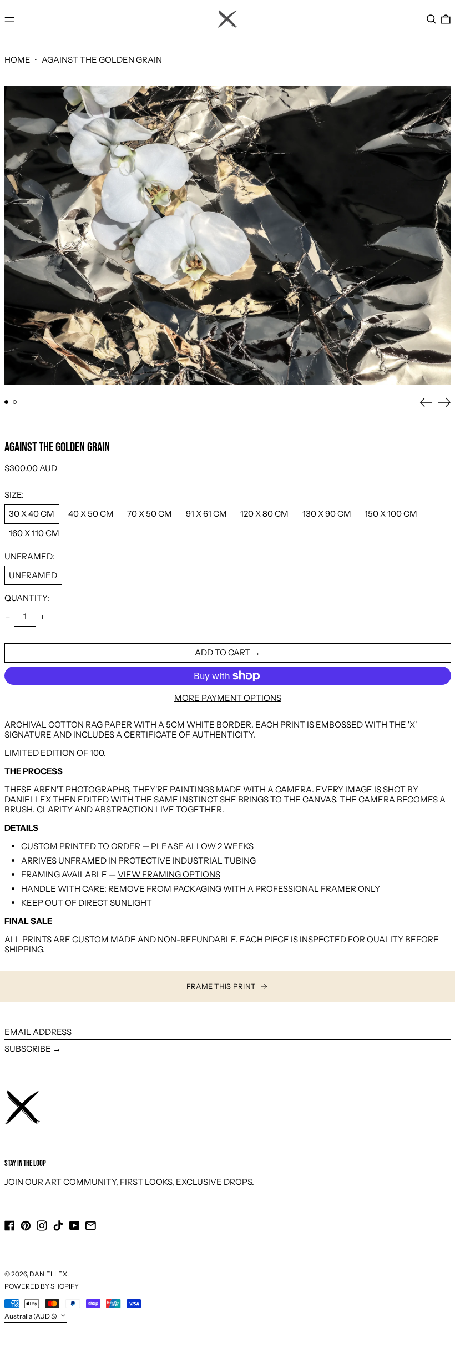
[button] (431, 19)
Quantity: (26, 598)
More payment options (227, 698)
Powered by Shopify (41, 1286)
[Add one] (43, 617)
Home (17, 59)
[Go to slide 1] (6, 402)
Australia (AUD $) (31, 1316)
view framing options (169, 874)
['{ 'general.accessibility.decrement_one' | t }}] (7, 617)
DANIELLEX (48, 1274)
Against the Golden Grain (102, 59)
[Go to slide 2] (15, 402)
